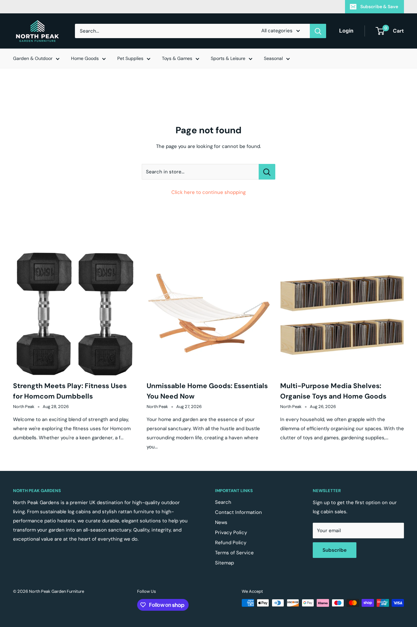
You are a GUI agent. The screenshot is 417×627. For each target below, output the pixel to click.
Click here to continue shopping (208, 192)
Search (223, 502)
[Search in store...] (267, 172)
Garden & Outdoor (32, 58)
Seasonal (273, 58)
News (221, 522)
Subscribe (335, 550)
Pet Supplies (130, 58)
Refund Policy (230, 542)
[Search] (318, 31)
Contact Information (238, 512)
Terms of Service (234, 552)
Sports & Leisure (228, 58)
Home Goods (85, 58)
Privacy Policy (231, 532)
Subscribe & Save (379, 6)
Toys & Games (177, 58)
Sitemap (224, 563)
